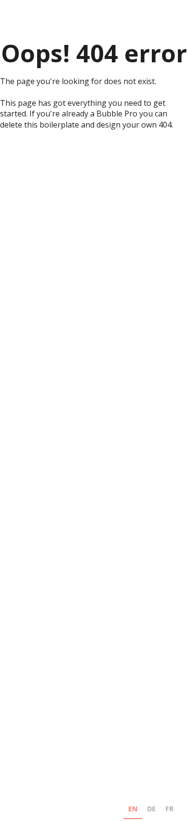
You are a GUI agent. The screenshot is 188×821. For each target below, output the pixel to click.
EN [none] (132, 808)
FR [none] (169, 808)
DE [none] (151, 808)
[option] (151, 810)
